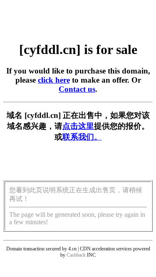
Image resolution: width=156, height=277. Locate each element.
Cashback (76, 255)
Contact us (77, 89)
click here (54, 80)
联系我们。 (82, 136)
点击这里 (78, 126)
